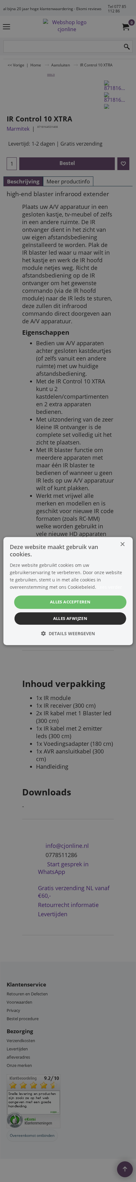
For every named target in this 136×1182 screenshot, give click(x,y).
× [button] (122, 544)
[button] (68, 633)
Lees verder (109, 587)
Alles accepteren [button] (70, 602)
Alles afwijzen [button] (70, 618)
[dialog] (68, 591)
